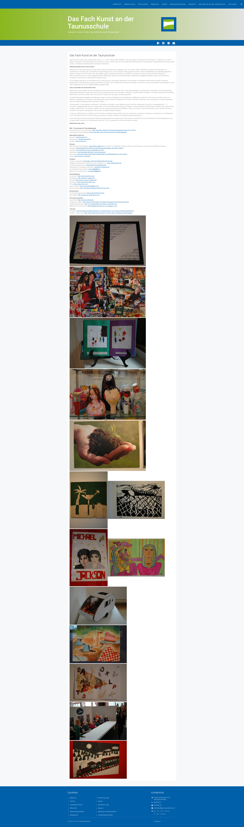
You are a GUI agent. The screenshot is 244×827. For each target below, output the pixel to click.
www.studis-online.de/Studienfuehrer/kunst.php (97, 161)
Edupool (100, 808)
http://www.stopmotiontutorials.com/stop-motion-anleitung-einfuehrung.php (108, 213)
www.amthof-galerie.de (96, 146)
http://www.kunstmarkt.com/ (86, 182)
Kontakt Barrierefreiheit (105, 815)
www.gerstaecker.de (84, 139)
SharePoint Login (103, 805)
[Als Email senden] (173, 43)
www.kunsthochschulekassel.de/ (96, 165)
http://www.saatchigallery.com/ (89, 186)
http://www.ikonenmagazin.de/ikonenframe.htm (94, 188)
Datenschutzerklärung (77, 811)
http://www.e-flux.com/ (81, 184)
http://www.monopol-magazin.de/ (86, 180)
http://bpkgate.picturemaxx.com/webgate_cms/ (102, 206)
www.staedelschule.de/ (114, 163)
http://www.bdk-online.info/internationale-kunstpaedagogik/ (108, 132)
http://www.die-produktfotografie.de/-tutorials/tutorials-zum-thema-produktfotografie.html (105, 211)
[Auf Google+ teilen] (168, 43)
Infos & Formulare (103, 798)
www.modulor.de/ (80, 141)
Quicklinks (232, 4)
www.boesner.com (81, 137)
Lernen (164, 4)
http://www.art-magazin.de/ (86, 178)
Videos (100, 801)
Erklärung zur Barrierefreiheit (107, 811)
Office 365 (73, 808)
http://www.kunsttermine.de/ (95, 193)
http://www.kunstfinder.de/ (85, 200)
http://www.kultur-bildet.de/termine (88, 195)
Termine (72, 801)
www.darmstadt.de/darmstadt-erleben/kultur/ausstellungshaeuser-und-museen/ (102, 154)
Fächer (86, 32)
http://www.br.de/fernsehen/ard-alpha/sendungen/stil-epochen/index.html (106, 202)
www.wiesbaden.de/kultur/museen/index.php (91, 152)
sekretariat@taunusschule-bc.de (164, 808)
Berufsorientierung (178, 4)
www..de (94, 171)
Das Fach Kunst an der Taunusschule (92, 55)
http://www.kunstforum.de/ (86, 176)
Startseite (117, 4)
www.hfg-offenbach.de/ (102, 167)
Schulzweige (143, 4)
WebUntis (73, 798)
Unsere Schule (129, 4)
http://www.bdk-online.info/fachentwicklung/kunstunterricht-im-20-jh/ (114, 130)
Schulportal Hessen (76, 805)
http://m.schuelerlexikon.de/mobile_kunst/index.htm (101, 204)
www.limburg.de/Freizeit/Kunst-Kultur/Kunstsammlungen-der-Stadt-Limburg (99, 148)
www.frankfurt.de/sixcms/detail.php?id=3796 (90, 150)
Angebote (192, 4)
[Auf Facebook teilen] (158, 43)
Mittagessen (74, 815)
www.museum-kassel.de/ (82, 156)
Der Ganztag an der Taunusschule (212, 4)
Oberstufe (155, 4)
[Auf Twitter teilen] (163, 43)
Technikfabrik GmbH (84, 821)
